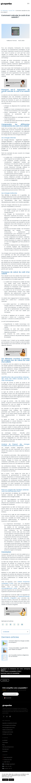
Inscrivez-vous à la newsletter (10, 673)
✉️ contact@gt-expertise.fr (8, 764)
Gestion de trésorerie (7, 729)
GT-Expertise (4, 10)
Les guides (4, 751)
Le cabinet (4, 740)
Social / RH (11, 10)
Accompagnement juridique (9, 725)
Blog (3, 744)
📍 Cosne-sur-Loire (7, 759)
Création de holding (7, 734)
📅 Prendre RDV (7, 698)
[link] (4, 643)
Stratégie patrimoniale (7, 732)
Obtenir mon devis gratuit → (10, 694)
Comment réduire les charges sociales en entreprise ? (19, 641)
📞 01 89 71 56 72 (6, 762)
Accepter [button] (5, 779)
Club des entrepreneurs (8, 747)
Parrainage (5, 742)
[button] (27, 631)
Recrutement (5, 749)
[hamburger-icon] (28, 3)
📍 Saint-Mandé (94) (7, 757)
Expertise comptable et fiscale (9, 723)
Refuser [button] (11, 779)
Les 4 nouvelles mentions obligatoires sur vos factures (19, 655)
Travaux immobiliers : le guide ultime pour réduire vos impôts (18, 648)
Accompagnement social (8, 727)
